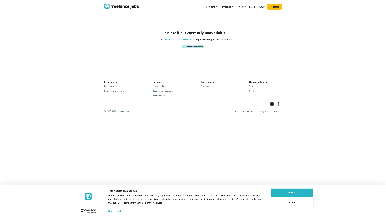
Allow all (292, 192)
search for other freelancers (178, 39)
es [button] (255, 6)
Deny (292, 202)
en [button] (250, 6)
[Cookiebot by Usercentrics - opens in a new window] (88, 211)
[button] (212, 7)
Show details (115, 211)
